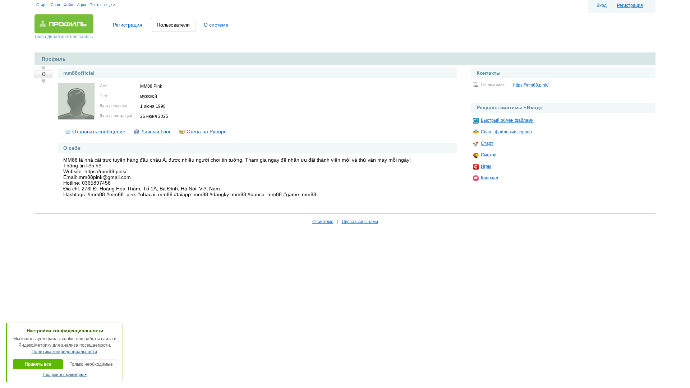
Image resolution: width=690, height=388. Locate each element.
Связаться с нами (360, 221)
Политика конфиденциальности (64, 351)
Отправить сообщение (98, 131)
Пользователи (173, 25)
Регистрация (630, 5)
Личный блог (156, 131)
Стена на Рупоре (207, 131)
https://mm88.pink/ (530, 85)
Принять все (38, 364)
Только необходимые (91, 364)
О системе (216, 25)
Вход (602, 5)
